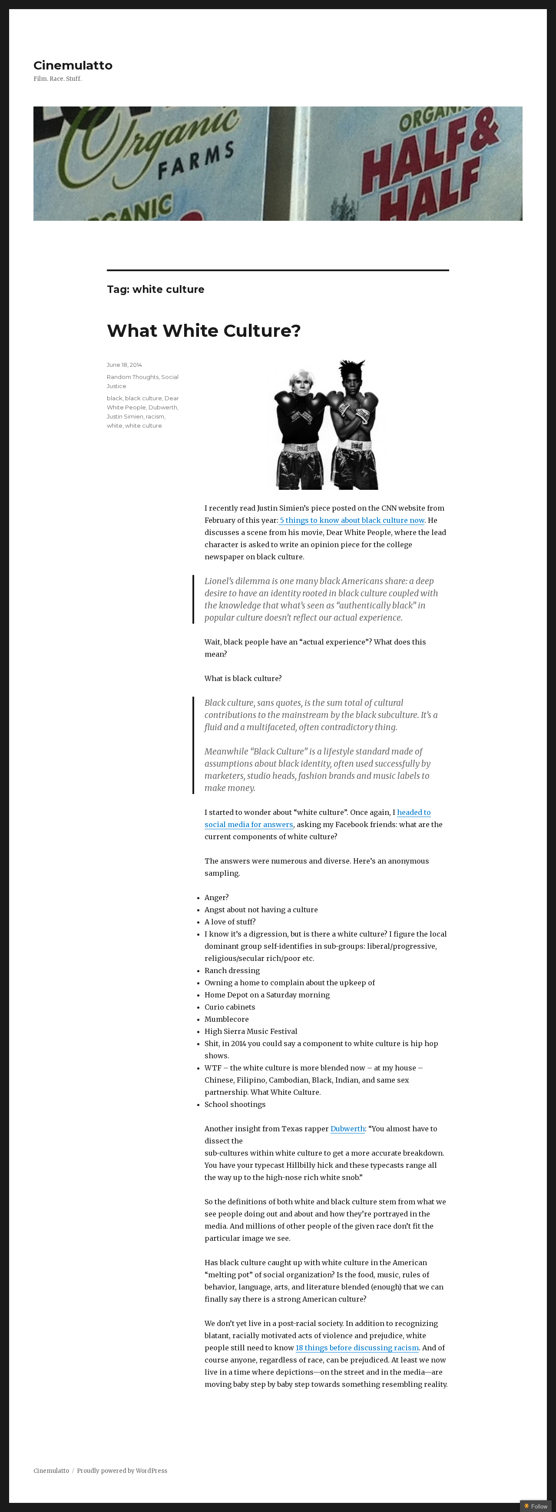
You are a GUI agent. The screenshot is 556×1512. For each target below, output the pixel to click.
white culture (143, 425)
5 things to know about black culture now (351, 520)
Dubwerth (348, 1128)
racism (155, 416)
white (114, 425)
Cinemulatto (73, 65)
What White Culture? (204, 330)
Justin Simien (125, 416)
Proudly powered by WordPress (122, 1471)
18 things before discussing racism (357, 1347)
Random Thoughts (133, 376)
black (114, 398)
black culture (143, 398)
